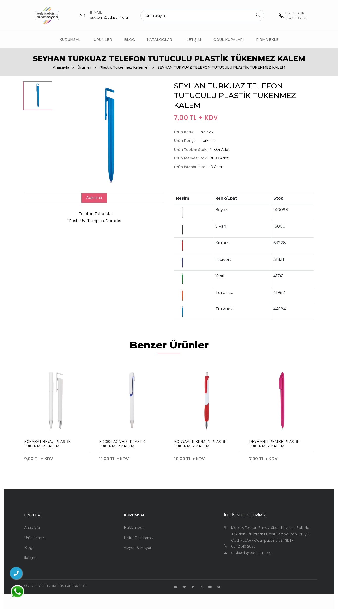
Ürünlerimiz (34, 538)
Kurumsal (69, 39)
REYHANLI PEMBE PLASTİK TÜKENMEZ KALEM (274, 443)
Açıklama (94, 198)
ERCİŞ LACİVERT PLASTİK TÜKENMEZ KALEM (122, 443)
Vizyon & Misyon (138, 547)
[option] (37, 95)
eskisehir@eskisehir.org (109, 17)
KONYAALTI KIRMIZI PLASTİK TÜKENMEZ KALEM (200, 443)
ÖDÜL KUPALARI (228, 39)
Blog (129, 39)
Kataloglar (159, 39)
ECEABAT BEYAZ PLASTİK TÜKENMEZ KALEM (47, 443)
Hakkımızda (134, 527)
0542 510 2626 (243, 546)
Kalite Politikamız (139, 538)
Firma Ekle (267, 39)
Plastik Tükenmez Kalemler (124, 67)
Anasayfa (61, 67)
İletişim (193, 39)
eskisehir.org (46, 586)
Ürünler (103, 39)
